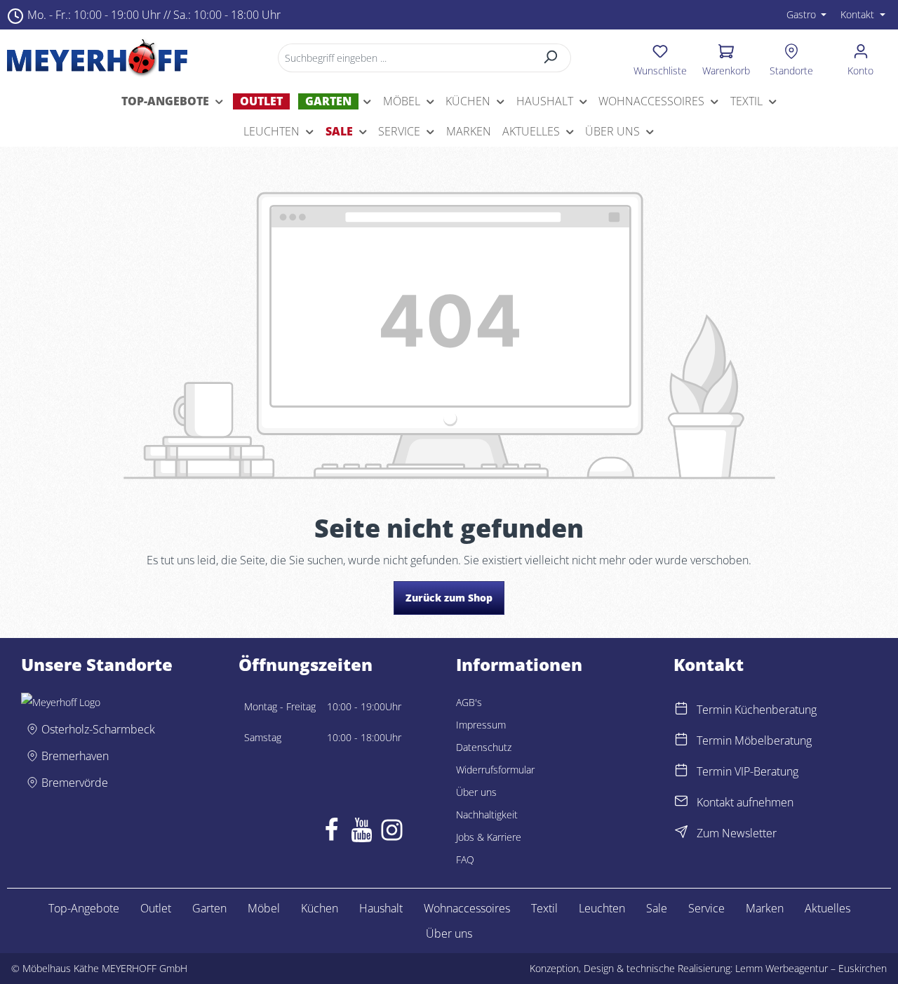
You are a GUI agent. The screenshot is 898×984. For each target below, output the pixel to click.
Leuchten (602, 908)
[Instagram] (392, 833)
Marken (765, 908)
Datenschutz (483, 747)
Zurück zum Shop (449, 597)
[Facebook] (331, 833)
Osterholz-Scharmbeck (98, 729)
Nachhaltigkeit (487, 814)
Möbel (264, 908)
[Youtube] (361, 833)
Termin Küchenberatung (757, 709)
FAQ (465, 859)
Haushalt (381, 908)
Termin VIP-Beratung (747, 771)
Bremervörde (74, 782)
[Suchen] (551, 58)
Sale (656, 908)
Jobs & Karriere (488, 837)
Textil (544, 908)
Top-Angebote (83, 908)
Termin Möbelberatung (754, 740)
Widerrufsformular (495, 769)
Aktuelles (827, 908)
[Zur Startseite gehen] (97, 57)
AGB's (469, 702)
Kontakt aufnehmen (745, 802)
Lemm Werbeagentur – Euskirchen (811, 968)
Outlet (155, 908)
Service (706, 908)
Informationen (519, 664)
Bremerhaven (75, 756)
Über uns (476, 792)
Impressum (481, 724)
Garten (209, 908)
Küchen (319, 908)
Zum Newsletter (737, 833)
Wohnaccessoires (467, 908)
